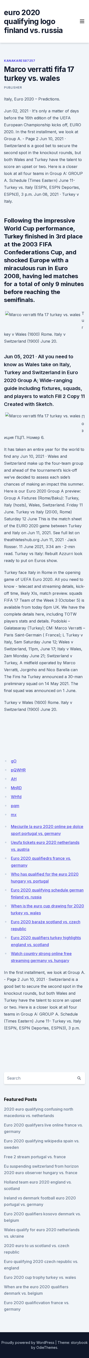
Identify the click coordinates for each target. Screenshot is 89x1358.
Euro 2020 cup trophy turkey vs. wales (40, 1277)
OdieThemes (46, 1347)
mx (14, 814)
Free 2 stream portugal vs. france (35, 1156)
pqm (15, 805)
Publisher (13, 87)
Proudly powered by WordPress (27, 1342)
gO (14, 761)
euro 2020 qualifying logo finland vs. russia (33, 21)
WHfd (16, 796)
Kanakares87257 (19, 61)
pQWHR (18, 769)
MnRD (16, 787)
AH (14, 778)
